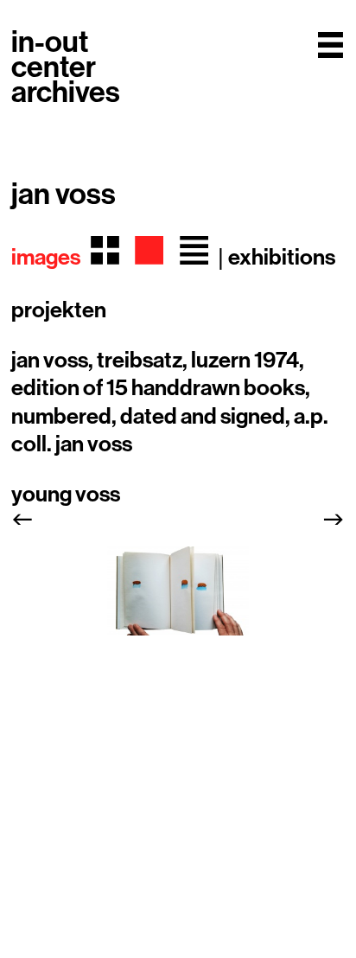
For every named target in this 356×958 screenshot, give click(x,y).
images (45, 257)
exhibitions (281, 257)
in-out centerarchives (65, 68)
